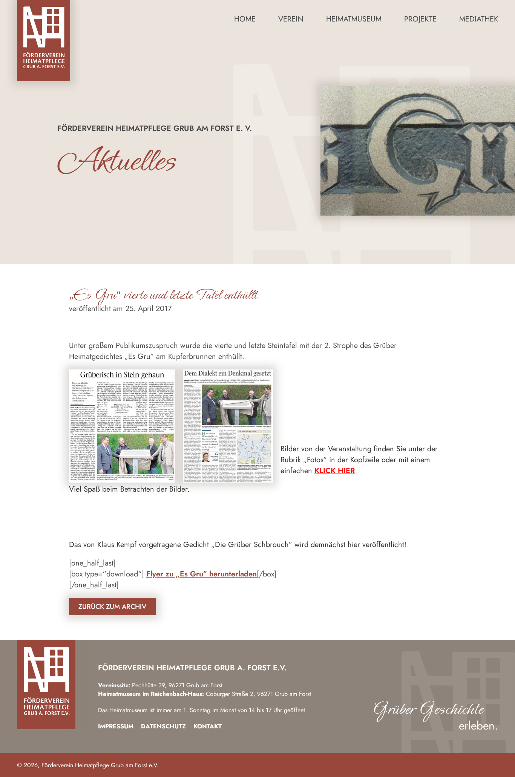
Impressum (115, 726)
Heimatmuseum (354, 19)
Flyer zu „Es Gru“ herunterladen (201, 574)
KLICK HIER (334, 470)
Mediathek (478, 19)
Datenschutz (163, 726)
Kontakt (207, 726)
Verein (290, 19)
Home (245, 19)
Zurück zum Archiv (112, 606)
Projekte (420, 19)
